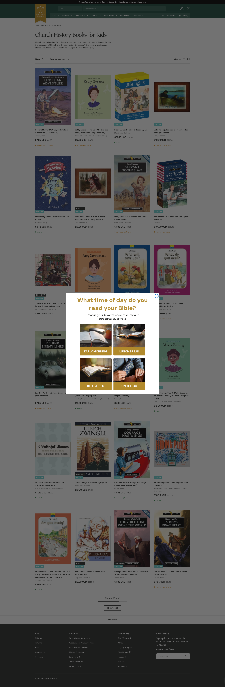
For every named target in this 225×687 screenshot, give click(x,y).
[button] (96, 340)
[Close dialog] (156, 296)
